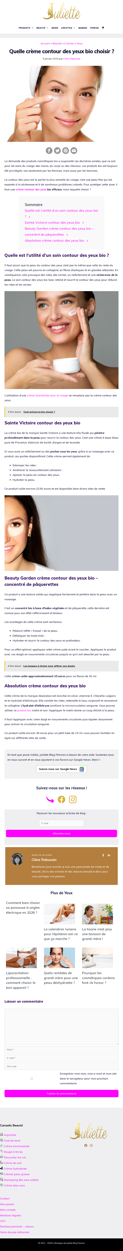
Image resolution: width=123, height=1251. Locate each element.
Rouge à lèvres (13, 1152)
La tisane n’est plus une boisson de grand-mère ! (97, 934)
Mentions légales (10, 1215)
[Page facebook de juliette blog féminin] (61, 802)
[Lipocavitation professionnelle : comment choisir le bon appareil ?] (21, 965)
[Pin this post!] (65, 153)
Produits (24, 28)
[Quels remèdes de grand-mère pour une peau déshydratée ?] (59, 965)
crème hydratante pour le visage (47, 395)
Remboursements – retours (17, 1226)
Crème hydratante (15, 1168)
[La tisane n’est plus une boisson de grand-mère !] (97, 921)
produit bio (24, 710)
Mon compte (8, 1209)
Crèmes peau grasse (16, 1174)
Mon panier (7, 1204)
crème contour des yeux (31, 189)
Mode (55, 28)
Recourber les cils (15, 1157)
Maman (82, 28)
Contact (5, 1198)
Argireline (9, 1135)
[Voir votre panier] (103, 28)
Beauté (40, 28)
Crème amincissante (16, 1146)
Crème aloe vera (14, 1185)
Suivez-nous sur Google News (58, 769)
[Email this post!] (73, 153)
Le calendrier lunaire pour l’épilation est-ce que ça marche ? (61, 934)
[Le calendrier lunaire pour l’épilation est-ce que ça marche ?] (59, 921)
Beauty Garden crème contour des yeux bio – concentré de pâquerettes (59, 231)
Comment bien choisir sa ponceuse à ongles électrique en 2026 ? (23, 908)
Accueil (45, 43)
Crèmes (69, 43)
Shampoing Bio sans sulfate (21, 1180)
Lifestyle (66, 28)
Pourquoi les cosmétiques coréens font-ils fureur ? (98, 978)
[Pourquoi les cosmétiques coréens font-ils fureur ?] (97, 965)
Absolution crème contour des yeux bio (54, 240)
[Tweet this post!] (57, 153)
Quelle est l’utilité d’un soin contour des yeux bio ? (61, 213)
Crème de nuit (13, 1163)
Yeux (79, 43)
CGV (3, 1221)
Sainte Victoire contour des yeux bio (52, 222)
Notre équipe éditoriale (14, 1232)
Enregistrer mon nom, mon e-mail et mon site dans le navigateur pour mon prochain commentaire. (88, 1078)
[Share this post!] (49, 153)
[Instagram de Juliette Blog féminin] (73, 802)
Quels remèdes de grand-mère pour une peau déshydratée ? (61, 978)
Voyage (94, 28)
